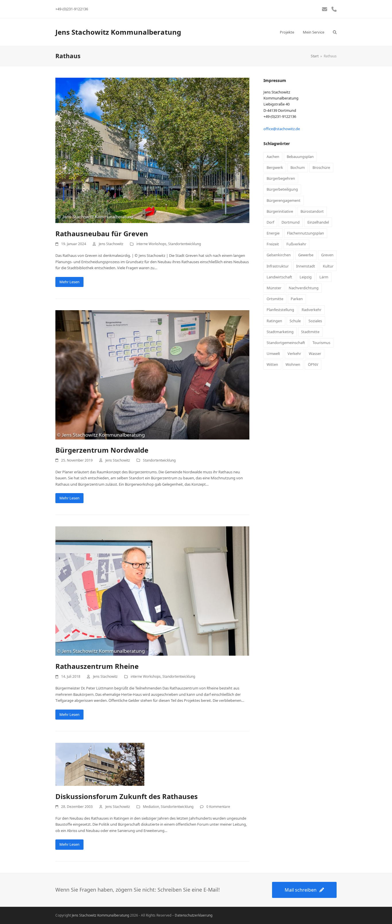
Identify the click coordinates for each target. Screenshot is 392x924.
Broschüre (321, 167)
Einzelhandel (318, 222)
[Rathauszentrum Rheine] (152, 590)
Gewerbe (305, 254)
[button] (335, 32)
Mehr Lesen (69, 281)
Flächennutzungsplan (305, 233)
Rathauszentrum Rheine (97, 666)
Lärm (323, 277)
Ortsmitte (275, 298)
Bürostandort (312, 211)
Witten (272, 364)
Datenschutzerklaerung (193, 915)
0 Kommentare (218, 806)
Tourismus (321, 342)
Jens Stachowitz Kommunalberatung (118, 32)
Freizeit (273, 244)
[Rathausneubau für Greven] (152, 150)
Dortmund (291, 222)
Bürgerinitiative (280, 211)
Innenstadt (305, 266)
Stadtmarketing (280, 331)
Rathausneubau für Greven (101, 233)
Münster (274, 287)
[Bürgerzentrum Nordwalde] (152, 374)
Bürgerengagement (283, 200)
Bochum (297, 167)
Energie (273, 233)
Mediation (151, 806)
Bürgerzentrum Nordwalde (101, 450)
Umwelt (273, 353)
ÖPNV (313, 364)
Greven (327, 254)
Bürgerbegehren (281, 178)
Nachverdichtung (304, 287)
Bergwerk (275, 167)
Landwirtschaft (279, 277)
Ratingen (274, 320)
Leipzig (306, 277)
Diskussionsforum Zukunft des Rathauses (126, 796)
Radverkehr (311, 309)
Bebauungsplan (300, 156)
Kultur (328, 266)
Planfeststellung (280, 309)
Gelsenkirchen (279, 254)
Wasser (315, 353)
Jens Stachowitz (111, 243)
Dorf (270, 222)
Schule (295, 320)
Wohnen (293, 364)
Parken (297, 298)
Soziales (315, 320)
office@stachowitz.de (281, 128)
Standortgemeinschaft (286, 342)
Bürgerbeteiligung (282, 189)
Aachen (273, 156)
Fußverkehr (296, 244)
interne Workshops (151, 243)
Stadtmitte (310, 331)
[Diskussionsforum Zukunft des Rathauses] (99, 763)
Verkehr (294, 353)
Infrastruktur (278, 266)
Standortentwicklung (184, 243)
